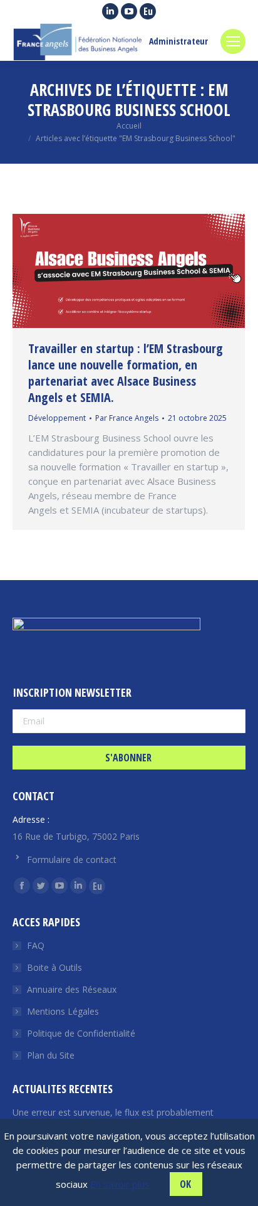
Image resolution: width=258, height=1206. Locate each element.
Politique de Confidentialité (81, 1033)
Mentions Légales (63, 1011)
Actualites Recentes (63, 1088)
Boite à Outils (54, 967)
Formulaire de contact (71, 859)
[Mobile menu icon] (232, 41)
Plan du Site (51, 1055)
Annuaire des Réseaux (71, 989)
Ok (185, 1184)
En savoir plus (120, 1184)
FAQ (35, 945)
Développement (57, 418)
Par (126, 418)
